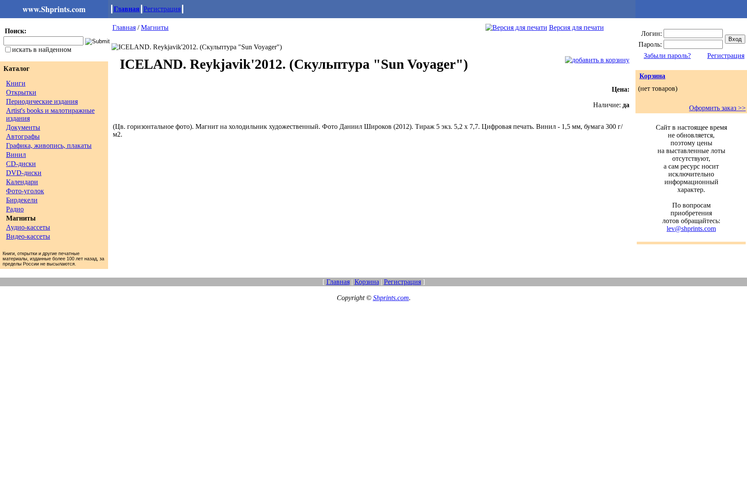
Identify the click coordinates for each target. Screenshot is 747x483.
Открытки (21, 92)
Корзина (652, 76)
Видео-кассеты (28, 236)
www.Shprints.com (54, 9)
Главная (127, 9)
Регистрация (162, 9)
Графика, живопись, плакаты (49, 145)
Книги (16, 83)
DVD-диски (24, 172)
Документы (23, 127)
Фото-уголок (25, 191)
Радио (15, 209)
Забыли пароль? (667, 55)
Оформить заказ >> (717, 108)
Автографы (23, 136)
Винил (16, 154)
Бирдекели (22, 200)
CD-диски (21, 163)
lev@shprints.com (691, 228)
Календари (22, 182)
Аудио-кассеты (28, 227)
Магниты (155, 27)
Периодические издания (42, 101)
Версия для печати (576, 27)
